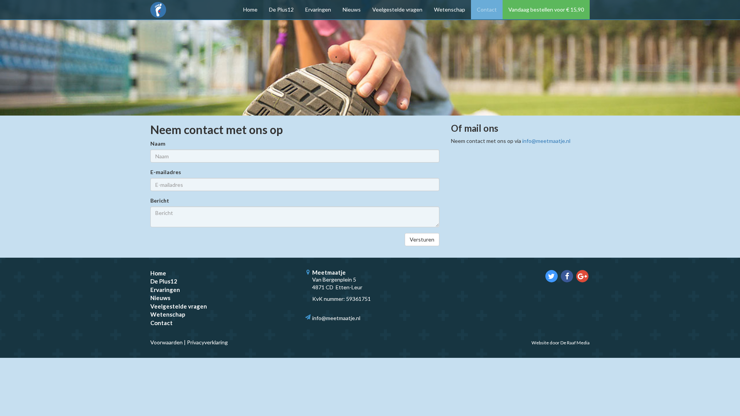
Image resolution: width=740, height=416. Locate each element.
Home (250, 9)
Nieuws (352, 9)
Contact (487, 9)
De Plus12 (281, 9)
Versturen (422, 239)
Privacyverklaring (207, 342)
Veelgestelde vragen (397, 9)
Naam (157, 143)
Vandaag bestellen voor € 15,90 (546, 9)
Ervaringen (318, 9)
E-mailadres (165, 172)
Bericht (159, 200)
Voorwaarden (166, 342)
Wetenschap (449, 9)
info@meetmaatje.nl (546, 141)
